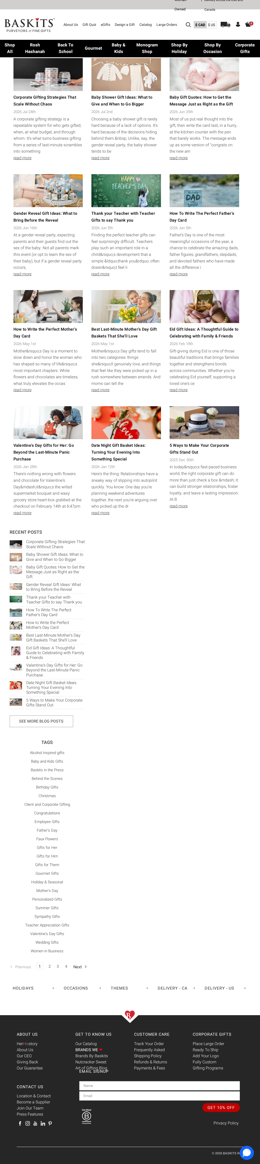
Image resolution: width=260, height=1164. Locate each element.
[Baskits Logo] (29, 25)
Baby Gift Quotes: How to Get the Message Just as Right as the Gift (55, 572)
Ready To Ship (205, 1050)
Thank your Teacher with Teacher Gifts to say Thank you (54, 599)
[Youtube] (35, 1123)
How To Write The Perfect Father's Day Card (48, 612)
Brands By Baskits (91, 1056)
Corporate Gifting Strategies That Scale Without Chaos (55, 544)
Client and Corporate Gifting (47, 804)
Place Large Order (208, 1044)
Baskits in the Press (47, 770)
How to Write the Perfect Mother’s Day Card (47, 625)
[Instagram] (27, 1123)
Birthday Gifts (47, 787)
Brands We (88, 1050)
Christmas (47, 796)
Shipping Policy (148, 1056)
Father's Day (47, 830)
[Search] (188, 25)
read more (22, 158)
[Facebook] (20, 1123)
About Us (70, 24)
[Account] (238, 25)
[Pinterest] (50, 1123)
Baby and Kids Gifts (47, 761)
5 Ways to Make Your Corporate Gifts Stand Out (54, 702)
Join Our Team (30, 1108)
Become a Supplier (33, 1102)
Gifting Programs (208, 1068)
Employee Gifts (47, 822)
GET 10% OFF (221, 1108)
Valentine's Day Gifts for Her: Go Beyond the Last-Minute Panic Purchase (43, 452)
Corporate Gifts (212, 1034)
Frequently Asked (149, 1050)
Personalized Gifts (47, 899)
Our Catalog (86, 1044)
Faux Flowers (47, 839)
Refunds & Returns (150, 1062)
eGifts (105, 24)
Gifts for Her (47, 847)
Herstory (27, 1044)
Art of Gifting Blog (91, 1068)
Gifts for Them (47, 865)
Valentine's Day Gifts (47, 934)
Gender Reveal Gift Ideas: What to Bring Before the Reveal (53, 587)
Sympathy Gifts (47, 916)
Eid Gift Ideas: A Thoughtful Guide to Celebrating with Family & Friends (55, 653)
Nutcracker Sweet (90, 1062)
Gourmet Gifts (47, 873)
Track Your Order (149, 1044)
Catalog (145, 24)
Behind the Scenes (47, 778)
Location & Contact (34, 1096)
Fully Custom (204, 1062)
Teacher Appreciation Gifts (47, 925)
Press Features (30, 1114)
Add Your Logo (206, 1056)
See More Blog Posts (41, 721)
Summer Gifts (47, 908)
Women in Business (47, 951)
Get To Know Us (93, 1034)
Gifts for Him (47, 856)
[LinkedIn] (43, 1123)
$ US (211, 25)
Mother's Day (47, 890)
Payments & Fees (149, 1068)
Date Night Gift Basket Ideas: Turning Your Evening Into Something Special (118, 452)
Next (78, 967)
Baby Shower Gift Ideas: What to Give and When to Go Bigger (54, 556)
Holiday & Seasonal (47, 882)
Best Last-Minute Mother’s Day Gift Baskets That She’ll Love (53, 637)
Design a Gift (125, 24)
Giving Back (27, 1062)
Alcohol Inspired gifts (47, 753)
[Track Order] (225, 25)
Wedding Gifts (47, 942)
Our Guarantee (30, 1068)
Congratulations (47, 813)
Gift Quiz (89, 24)
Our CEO (24, 1056)
